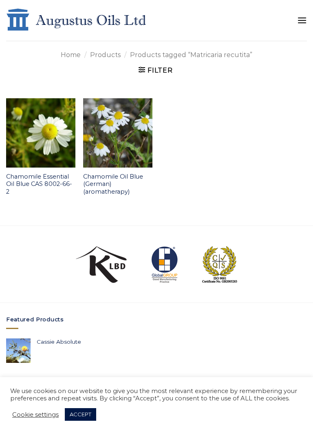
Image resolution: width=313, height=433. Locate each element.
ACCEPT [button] (80, 414)
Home (71, 55)
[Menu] (302, 20)
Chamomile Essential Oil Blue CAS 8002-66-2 (39, 184)
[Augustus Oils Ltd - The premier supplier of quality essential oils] (77, 20)
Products (105, 55)
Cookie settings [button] (35, 414)
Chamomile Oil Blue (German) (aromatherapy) (113, 184)
